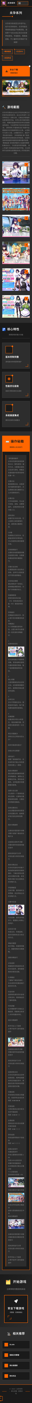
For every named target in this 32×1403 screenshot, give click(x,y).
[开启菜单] (22, 3)
